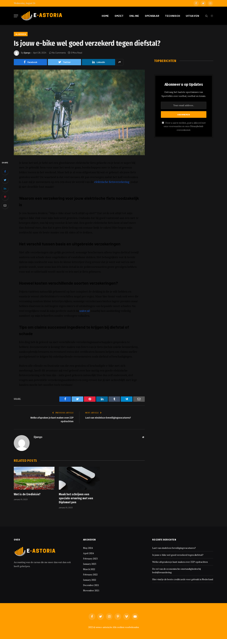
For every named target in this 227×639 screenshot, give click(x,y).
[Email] (5, 205)
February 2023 (90, 558)
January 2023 (89, 563)
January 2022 (89, 579)
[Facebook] (5, 171)
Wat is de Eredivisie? (27, 494)
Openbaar (152, 15)
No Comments (59, 52)
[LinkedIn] (5, 188)
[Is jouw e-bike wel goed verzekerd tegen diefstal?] (79, 112)
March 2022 (89, 569)
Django (27, 52)
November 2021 (91, 590)
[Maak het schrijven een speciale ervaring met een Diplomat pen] (79, 478)
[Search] (206, 16)
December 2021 (91, 585)
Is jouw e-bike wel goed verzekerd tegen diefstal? (177, 554)
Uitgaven (192, 15)
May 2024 (88, 547)
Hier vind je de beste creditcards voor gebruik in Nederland (182, 579)
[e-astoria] (41, 16)
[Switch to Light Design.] (211, 15)
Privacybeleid (196, 126)
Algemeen (20, 34)
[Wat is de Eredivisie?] (34, 478)
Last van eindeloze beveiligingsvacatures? (108, 417)
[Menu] (16, 16)
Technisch (172, 15)
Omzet (119, 15)
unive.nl (84, 311)
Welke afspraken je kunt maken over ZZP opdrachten (180, 561)
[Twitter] (5, 180)
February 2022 (90, 574)
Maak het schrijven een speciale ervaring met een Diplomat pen (76, 498)
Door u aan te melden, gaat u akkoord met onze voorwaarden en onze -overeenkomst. (185, 126)
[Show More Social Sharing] (119, 62)
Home (105, 15)
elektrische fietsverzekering (111, 182)
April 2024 (88, 553)
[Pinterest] (5, 197)
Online (134, 15)
